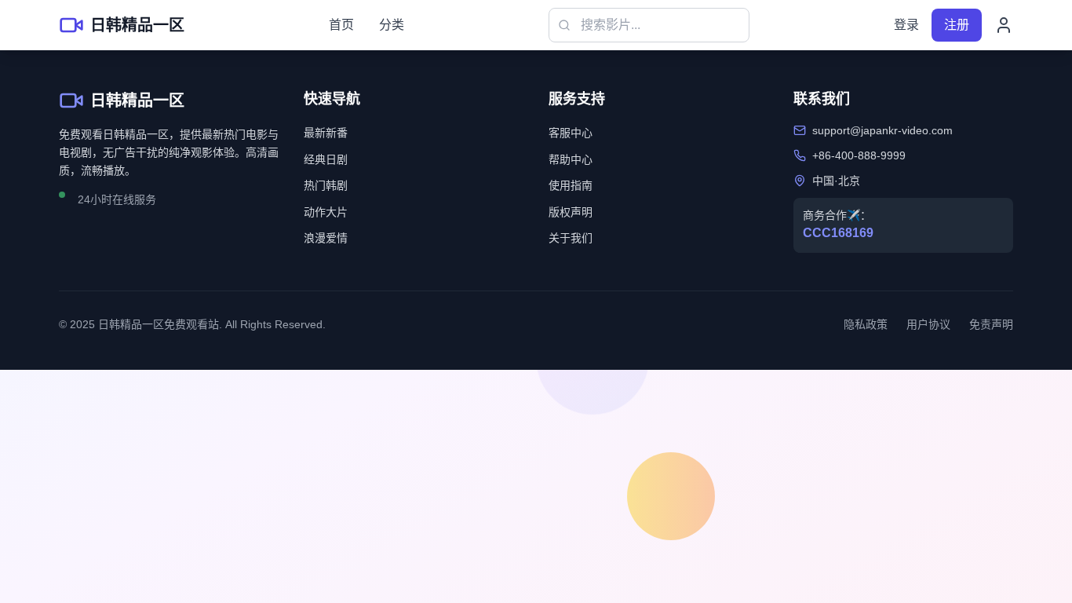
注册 (956, 24)
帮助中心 (571, 159)
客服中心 (571, 132)
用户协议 (928, 324)
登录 (906, 24)
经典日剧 (326, 159)
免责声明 (991, 324)
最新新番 (326, 132)
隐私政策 (866, 324)
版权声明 (571, 212)
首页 (341, 24)
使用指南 (571, 185)
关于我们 (571, 238)
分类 (391, 24)
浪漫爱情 (326, 238)
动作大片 (326, 212)
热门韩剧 (326, 185)
